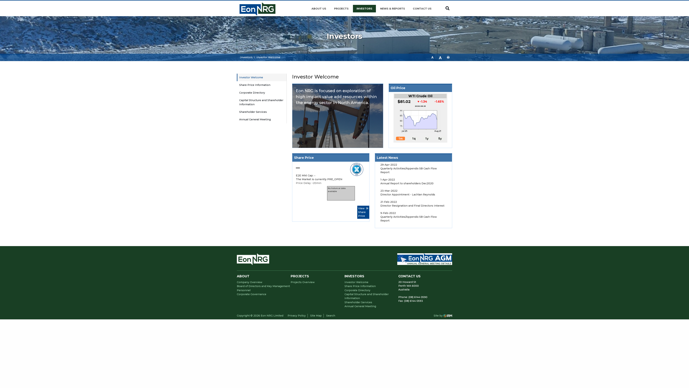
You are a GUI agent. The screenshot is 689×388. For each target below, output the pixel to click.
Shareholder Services (253, 112)
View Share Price (362, 212)
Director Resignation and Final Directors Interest (412, 205)
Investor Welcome (251, 77)
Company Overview (249, 282)
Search (330, 315)
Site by (438, 315)
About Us (318, 8)
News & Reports (392, 8)
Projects (341, 8)
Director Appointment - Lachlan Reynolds (407, 194)
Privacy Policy (297, 315)
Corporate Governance (251, 294)
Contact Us (422, 8)
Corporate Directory (252, 92)
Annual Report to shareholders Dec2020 (406, 183)
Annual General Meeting (255, 119)
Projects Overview (303, 282)
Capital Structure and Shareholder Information (261, 102)
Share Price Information (254, 85)
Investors (364, 8)
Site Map (316, 315)
